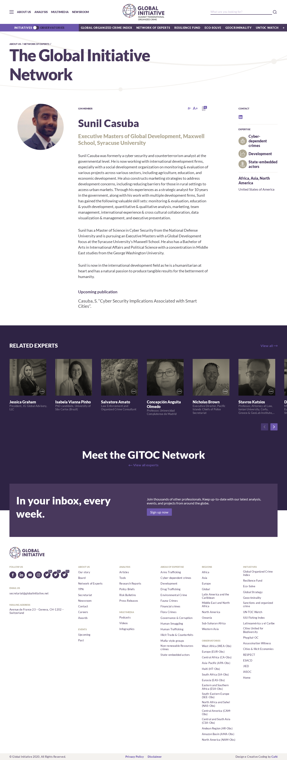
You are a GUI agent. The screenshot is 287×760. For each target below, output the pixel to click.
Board (82, 577)
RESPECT (249, 654)
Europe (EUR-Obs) (213, 651)
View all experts (145, 465)
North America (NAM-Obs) (219, 739)
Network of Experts (153, 27)
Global (206, 589)
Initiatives (23, 27)
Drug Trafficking (170, 589)
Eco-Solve (213, 27)
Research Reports (130, 583)
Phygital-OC (250, 637)
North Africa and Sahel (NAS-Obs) (216, 703)
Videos (123, 623)
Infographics (126, 629)
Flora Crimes (168, 612)
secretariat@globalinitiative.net (29, 593)
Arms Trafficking (171, 572)
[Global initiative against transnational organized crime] (143, 12)
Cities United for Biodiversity (253, 630)
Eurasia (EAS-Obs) (213, 680)
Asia (254, 178)
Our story (84, 572)
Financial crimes (170, 606)
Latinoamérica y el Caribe (259, 623)
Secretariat (85, 595)
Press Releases (128, 600)
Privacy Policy (134, 756)
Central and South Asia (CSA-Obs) (216, 720)
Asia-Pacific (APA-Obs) (216, 663)
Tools (122, 577)
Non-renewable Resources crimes (177, 647)
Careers (83, 612)
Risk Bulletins (127, 595)
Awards (83, 618)
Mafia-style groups (172, 640)
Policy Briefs (127, 589)
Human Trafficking (172, 629)
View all (267, 346)
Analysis (41, 12)
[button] (11, 12)
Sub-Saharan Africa (214, 623)
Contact (83, 606)
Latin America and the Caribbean (215, 596)
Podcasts (125, 617)
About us (24, 12)
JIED (246, 666)
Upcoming (84, 634)
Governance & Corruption (176, 618)
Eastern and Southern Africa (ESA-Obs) (215, 686)
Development (169, 583)
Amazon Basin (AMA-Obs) (218, 734)
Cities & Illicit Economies (258, 649)
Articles (124, 572)
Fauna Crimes (169, 600)
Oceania (207, 617)
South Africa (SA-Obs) (215, 674)
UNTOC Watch (267, 27)
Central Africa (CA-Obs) (217, 657)
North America (211, 612)
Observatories (52, 27)
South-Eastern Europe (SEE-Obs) (215, 695)
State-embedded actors (175, 654)
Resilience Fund (187, 27)
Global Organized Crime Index (106, 27)
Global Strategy (253, 592)
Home (247, 677)
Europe (206, 583)
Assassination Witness (257, 643)
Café (274, 756)
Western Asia (210, 629)
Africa (243, 178)
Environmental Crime (174, 595)
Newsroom (80, 12)
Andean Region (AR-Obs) (217, 728)
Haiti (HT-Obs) (211, 668)
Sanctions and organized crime (258, 604)
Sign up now (159, 512)
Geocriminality (238, 27)
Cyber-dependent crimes (176, 577)
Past (81, 640)
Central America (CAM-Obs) (216, 712)
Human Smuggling (172, 623)
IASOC (247, 671)
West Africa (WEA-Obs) (217, 646)
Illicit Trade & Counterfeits (177, 635)
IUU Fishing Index (254, 617)
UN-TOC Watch (252, 612)
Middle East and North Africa (216, 604)
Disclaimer (155, 756)
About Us (15, 44)
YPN (81, 589)
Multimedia (60, 12)
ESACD (247, 660)
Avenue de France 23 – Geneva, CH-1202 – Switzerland (36, 611)
